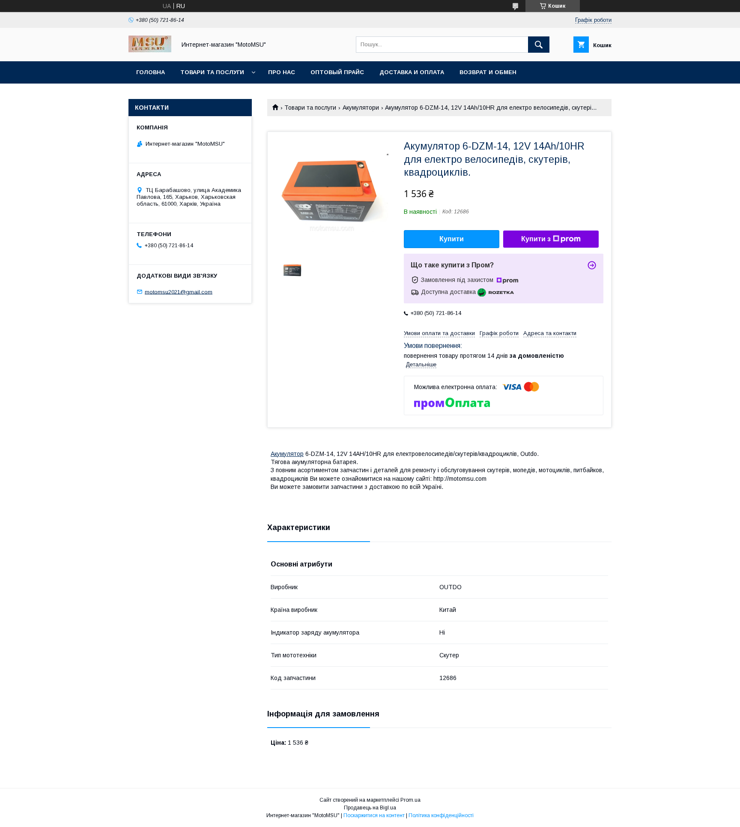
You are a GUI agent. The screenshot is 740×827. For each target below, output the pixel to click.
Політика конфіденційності (441, 815)
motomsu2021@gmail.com (178, 291)
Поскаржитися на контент (374, 815)
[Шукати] (538, 44)
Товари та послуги (212, 72)
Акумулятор (287, 453)
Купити (451, 239)
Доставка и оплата (411, 72)
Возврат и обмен (488, 72)
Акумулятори (361, 107)
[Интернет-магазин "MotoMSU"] (149, 50)
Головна (150, 72)
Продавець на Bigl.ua (370, 808)
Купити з (536, 239)
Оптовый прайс (337, 72)
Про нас (281, 72)
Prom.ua (410, 800)
